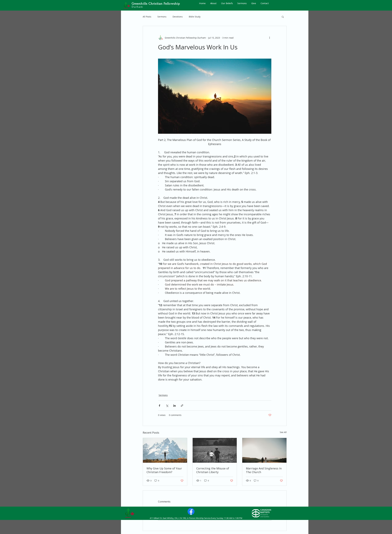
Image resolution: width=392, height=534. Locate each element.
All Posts (147, 16)
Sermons (161, 16)
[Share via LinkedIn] (174, 405)
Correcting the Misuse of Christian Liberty (212, 470)
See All (283, 432)
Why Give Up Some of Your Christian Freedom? (164, 470)
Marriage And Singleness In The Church (264, 470)
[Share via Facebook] (159, 405)
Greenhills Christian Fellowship (156, 3)
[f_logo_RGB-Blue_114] (191, 511)
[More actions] (269, 37)
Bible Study (194, 16)
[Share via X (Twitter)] (167, 405)
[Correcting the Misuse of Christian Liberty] (215, 450)
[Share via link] (182, 405)
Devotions (178, 16)
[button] (282, 16)
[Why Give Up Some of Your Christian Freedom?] (165, 450)
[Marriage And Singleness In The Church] (264, 450)
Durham (137, 6)
